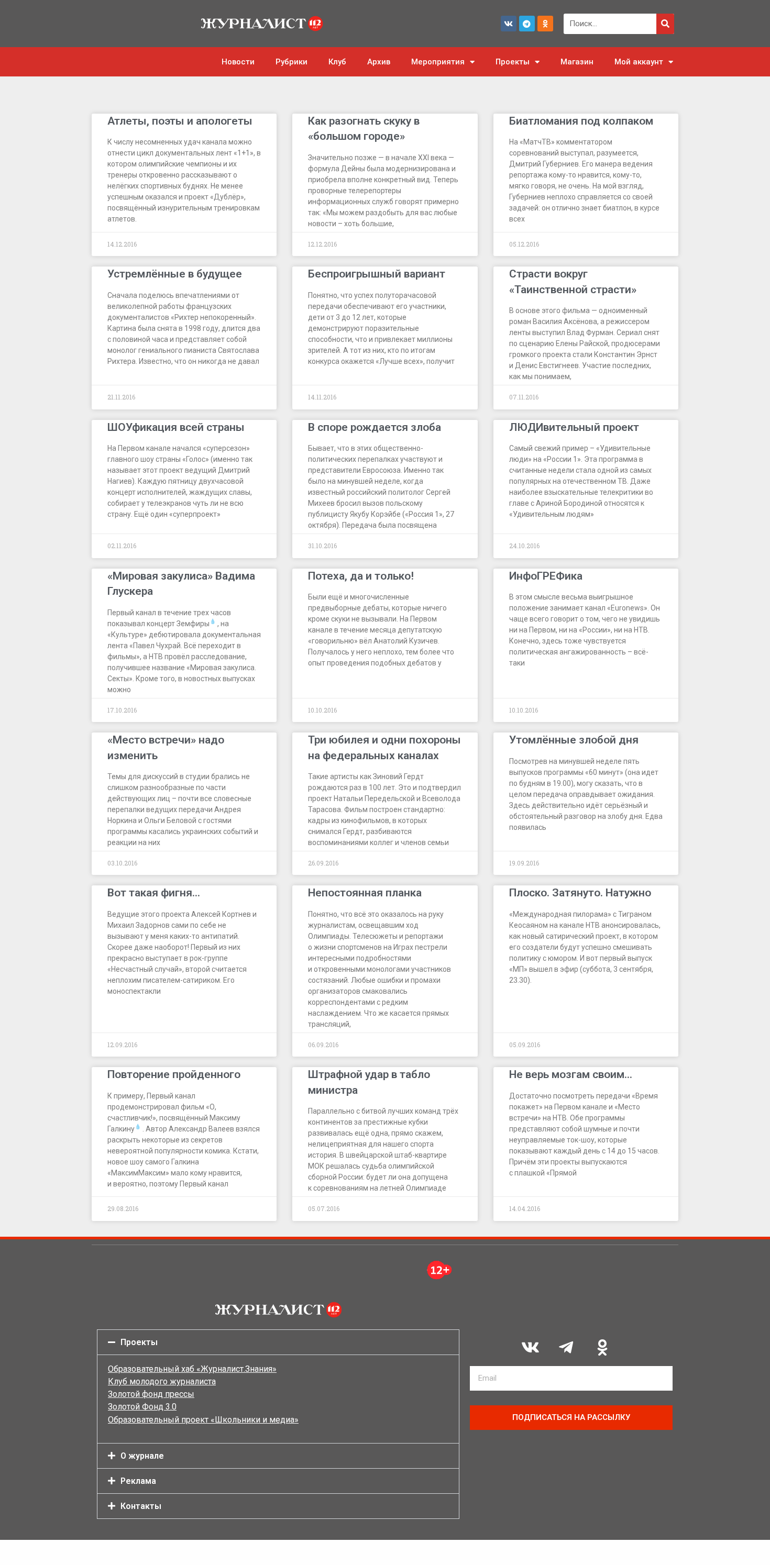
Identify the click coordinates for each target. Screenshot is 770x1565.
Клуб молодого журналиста (162, 1381)
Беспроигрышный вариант (376, 274)
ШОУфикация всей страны (176, 427)
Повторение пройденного (173, 1074)
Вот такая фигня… (153, 892)
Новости (238, 61)
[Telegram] (527, 23)
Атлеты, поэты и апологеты (179, 121)
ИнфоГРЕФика (545, 576)
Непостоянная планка (365, 892)
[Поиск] (665, 24)
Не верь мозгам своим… (570, 1074)
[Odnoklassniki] (545, 23)
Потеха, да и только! (361, 576)
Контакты (140, 1506)
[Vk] (508, 23)
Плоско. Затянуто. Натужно (580, 892)
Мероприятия (438, 61)
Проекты (513, 61)
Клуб (337, 61)
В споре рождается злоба (374, 427)
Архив (378, 61)
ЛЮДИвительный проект (574, 427)
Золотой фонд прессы (151, 1394)
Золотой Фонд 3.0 (142, 1407)
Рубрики (291, 61)
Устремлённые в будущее (174, 274)
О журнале (142, 1456)
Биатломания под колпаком (581, 121)
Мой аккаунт (638, 61)
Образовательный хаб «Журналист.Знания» (192, 1369)
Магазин (576, 61)
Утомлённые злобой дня (574, 740)
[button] (278, 1342)
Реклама (138, 1481)
